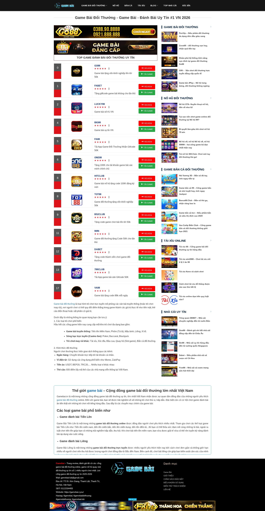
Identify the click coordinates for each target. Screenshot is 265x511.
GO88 (97, 65)
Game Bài (168, 472)
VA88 (97, 288)
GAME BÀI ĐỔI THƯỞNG (93, 5)
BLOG (153, 5)
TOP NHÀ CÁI (170, 5)
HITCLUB (99, 176)
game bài (94, 391)
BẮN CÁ (128, 5)
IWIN (96, 231)
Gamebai (60, 463)
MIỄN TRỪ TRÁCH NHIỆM (175, 486)
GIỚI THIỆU (168, 476)
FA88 (97, 139)
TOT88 (97, 194)
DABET (98, 249)
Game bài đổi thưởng (64, 304)
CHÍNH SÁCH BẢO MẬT (173, 479)
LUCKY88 (99, 104)
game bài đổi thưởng (67, 400)
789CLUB (99, 269)
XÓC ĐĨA (186, 5)
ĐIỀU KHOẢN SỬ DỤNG (174, 483)
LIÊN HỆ (167, 489)
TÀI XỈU (141, 5)
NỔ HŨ (116, 5)
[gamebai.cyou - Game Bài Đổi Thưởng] (64, 5)
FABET (98, 86)
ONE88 (98, 157)
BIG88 (97, 122)
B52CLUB (99, 214)
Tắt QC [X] (132, 499)
